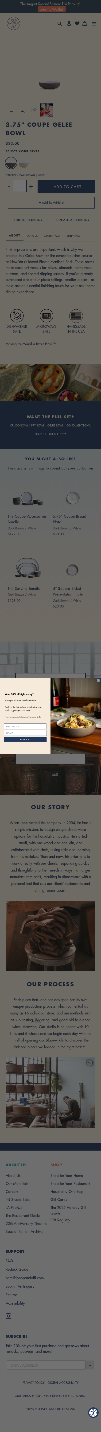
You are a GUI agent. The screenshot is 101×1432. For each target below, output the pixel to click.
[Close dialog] (98, 680)
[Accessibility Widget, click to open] (93, 1412)
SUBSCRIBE (25, 739)
